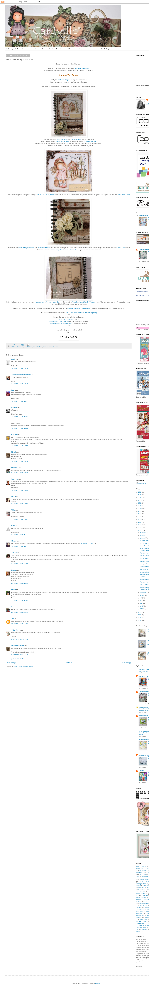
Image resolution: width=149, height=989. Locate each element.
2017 (140, 516)
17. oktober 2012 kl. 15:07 (19, 401)
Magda (13, 570)
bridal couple (143, 919)
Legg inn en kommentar (16, 659)
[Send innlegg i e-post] (28, 345)
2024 (140, 497)
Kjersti (13, 452)
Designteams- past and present (88, 49)
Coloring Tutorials (40, 49)
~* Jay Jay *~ (15, 630)
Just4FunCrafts (144, 669)
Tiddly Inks (139, 911)
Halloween (141, 887)
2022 (140, 503)
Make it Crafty (141, 898)
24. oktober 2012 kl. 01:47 (19, 624)
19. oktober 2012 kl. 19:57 (19, 546)
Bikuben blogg (143, 215)
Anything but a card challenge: (59, 321)
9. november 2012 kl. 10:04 (20, 655)
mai (141, 603)
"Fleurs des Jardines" (62, 141)
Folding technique (142, 884)
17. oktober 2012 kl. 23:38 (19, 473)
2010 (140, 612)
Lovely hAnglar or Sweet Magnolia (61, 323)
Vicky (13, 510)
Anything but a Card (86, 544)
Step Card (141, 909)
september (143, 592)
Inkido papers (39, 302)
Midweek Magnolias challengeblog (78, 308)
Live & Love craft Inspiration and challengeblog (81, 313)
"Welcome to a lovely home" (45, 195)
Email (51, 49)
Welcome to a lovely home (50, 346)
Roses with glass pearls (26, 248)
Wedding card (140, 915)
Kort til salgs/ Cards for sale (14, 49)
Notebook (29, 346)
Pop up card (143, 905)
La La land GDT (140, 891)
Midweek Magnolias (82, 68)
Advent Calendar (141, 866)
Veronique (14, 407)
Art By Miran (142, 870)
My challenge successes (109, 49)
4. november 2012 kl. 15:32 (20, 639)
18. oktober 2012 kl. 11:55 (19, 535)
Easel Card (145, 882)
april (141, 606)
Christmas (145, 876)
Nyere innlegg (11, 663)
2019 (140, 511)
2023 (140, 500)
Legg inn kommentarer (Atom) (23, 666)
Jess (13, 618)
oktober (142, 538)
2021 (140, 506)
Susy (13, 390)
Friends (138, 886)
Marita (13, 525)
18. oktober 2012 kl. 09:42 (19, 519)
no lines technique (142, 925)
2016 (140, 519)
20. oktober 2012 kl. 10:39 (19, 583)
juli (141, 598)
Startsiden (69, 663)
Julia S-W (14, 552)
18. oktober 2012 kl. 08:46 (19, 504)
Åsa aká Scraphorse (18, 645)
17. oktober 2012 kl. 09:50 (19, 368)
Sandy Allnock (143, 707)
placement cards (141, 927)
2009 (140, 615)
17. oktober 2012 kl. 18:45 (19, 428)
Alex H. (13, 496)
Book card (143, 874)
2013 (140, 527)
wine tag (138, 931)
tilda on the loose (37, 346)
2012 (140, 530)
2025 (140, 495)
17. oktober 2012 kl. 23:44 (19, 490)
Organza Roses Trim (90, 141)
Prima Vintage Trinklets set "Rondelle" (63, 250)
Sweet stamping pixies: (66, 319)
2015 (140, 522)
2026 (140, 492)
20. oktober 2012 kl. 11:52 (19, 600)
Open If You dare (143, 671)
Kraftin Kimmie (142, 889)
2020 (140, 508)
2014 (140, 525)
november (143, 535)
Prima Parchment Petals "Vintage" (83, 302)
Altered (14, 346)
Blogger (97, 983)
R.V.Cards (14, 434)
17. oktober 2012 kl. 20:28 (19, 461)
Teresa (13, 607)
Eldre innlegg (126, 663)
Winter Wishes (76, 139)
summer (144, 929)
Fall (25, 346)
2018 (140, 514)
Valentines (139, 913)
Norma (13, 589)
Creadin (141, 770)
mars (141, 609)
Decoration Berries (44, 248)
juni (141, 600)
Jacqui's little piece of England (21, 374)
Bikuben (139, 872)
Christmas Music (62, 139)
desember (143, 532)
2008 (140, 618)
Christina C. (15, 467)
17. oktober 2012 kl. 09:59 (19, 384)
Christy (13, 541)
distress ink (20, 346)
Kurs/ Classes (60, 49)
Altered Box (139, 868)
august (142, 595)
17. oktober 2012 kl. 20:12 (19, 446)
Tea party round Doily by (53, 302)
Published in (72, 49)
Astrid (13, 359)
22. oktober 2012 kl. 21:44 (19, 612)
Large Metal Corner (123, 195)
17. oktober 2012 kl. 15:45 (19, 417)
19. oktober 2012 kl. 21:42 (19, 564)
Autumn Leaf (120, 248)
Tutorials (29, 49)
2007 (140, 620)
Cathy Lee (14, 479)
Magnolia (145, 896)
